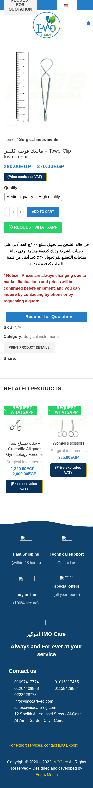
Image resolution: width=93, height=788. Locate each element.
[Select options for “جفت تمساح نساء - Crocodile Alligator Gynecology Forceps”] (40, 407)
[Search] (77, 25)
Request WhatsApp (36, 227)
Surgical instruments (38, 139)
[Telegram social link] (49, 358)
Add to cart (43, 212)
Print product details (29, 347)
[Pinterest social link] (31, 358)
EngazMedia (46, 775)
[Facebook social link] (20, 358)
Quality (10, 188)
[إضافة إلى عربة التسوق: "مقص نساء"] (84, 407)
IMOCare (60, 762)
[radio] (20, 197)
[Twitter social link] (26, 358)
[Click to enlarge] (12, 121)
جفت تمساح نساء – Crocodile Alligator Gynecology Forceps (24, 449)
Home (9, 139)
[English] (66, 5)
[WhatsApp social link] (43, 358)
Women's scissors (68, 443)
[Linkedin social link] (37, 358)
